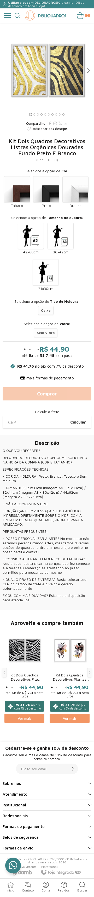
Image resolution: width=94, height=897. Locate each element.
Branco (75, 205)
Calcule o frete (47, 412)
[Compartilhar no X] (60, 123)
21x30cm (45, 288)
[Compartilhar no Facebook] (50, 123)
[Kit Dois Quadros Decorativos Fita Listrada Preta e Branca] (24, 676)
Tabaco (17, 205)
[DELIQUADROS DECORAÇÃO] (45, 15)
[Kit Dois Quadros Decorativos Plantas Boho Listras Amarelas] (69, 676)
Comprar (47, 394)
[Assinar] (73, 769)
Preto (46, 205)
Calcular (78, 422)
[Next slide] (88, 70)
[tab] (30, 114)
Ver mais (24, 718)
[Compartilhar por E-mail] (65, 123)
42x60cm (31, 252)
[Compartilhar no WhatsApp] (55, 123)
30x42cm (60, 252)
